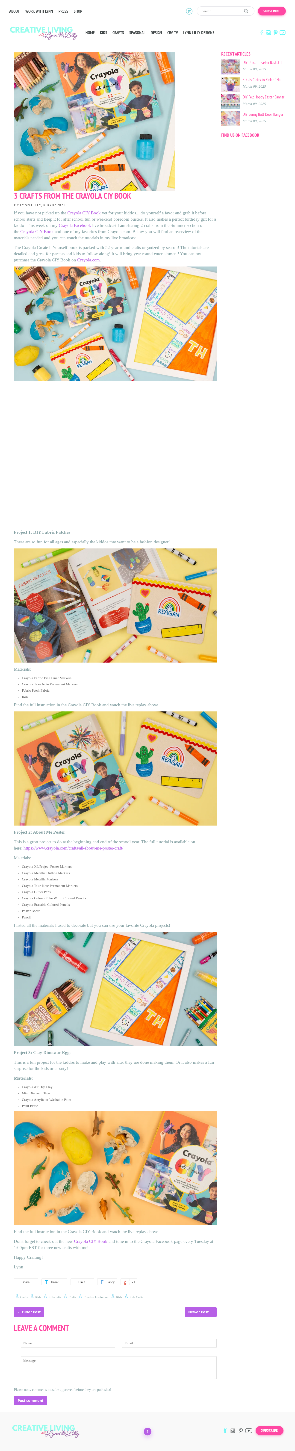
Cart (189, 11)
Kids (103, 32)
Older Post (31, 1312)
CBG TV (172, 32)
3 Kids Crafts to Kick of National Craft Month (264, 79)
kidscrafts (55, 1297)
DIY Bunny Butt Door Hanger (263, 114)
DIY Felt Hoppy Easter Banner (263, 97)
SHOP (78, 11)
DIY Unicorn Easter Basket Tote (264, 62)
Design (156, 32)
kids (38, 1297)
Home (90, 32)
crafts (24, 1297)
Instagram (268, 32)
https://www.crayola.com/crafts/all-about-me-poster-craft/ (73, 848)
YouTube (282, 32)
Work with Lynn (39, 11)
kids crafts (136, 1297)
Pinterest (275, 32)
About (14, 11)
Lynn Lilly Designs (198, 32)
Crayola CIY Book (84, 212)
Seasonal (137, 32)
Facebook (261, 32)
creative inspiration (96, 1297)
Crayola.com (88, 260)
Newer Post (198, 1312)
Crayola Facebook (75, 225)
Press (63, 11)
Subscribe (271, 11)
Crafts (118, 32)
